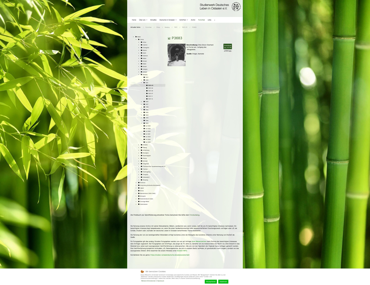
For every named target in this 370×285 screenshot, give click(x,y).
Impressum (160, 281)
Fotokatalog (194, 215)
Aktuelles (153, 20)
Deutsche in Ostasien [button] (167, 20)
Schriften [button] (183, 20)
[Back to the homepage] (220, 6)
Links (209, 20)
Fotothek (201, 20)
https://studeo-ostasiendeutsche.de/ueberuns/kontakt (170, 255)
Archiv (193, 20)
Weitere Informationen (148, 281)
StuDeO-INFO (182, 251)
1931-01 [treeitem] (150, 85)
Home (134, 20)
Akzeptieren (211, 282)
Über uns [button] (142, 20)
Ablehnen (223, 282)
